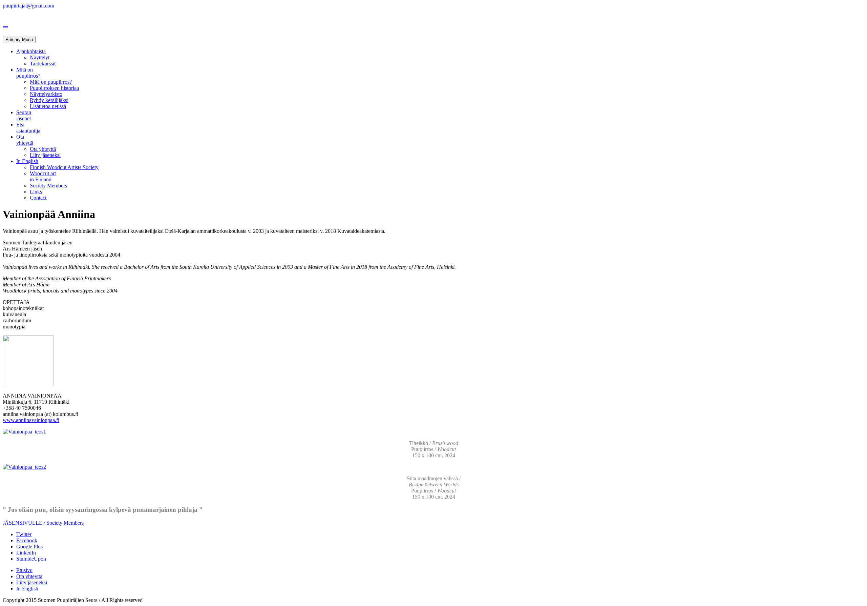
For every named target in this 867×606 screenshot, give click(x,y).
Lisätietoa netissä (48, 106)
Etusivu (24, 570)
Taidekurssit (43, 63)
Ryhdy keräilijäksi (49, 100)
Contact (38, 198)
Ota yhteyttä (24, 140)
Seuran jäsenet (23, 115)
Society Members (48, 185)
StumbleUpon (31, 559)
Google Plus (29, 546)
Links (36, 192)
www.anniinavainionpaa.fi (31, 420)
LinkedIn (26, 553)
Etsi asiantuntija (28, 128)
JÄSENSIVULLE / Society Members (43, 523)
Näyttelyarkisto (46, 94)
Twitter (23, 534)
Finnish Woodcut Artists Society (64, 167)
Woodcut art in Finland (43, 176)
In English (27, 161)
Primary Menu (19, 39)
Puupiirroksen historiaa (54, 88)
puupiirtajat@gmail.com (28, 5)
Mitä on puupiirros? (28, 73)
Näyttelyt (39, 57)
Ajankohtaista (31, 51)
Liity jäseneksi (45, 155)
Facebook (26, 540)
